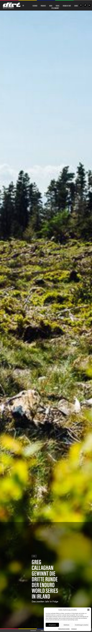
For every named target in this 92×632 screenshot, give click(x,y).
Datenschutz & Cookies (64, 629)
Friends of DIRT (67, 5)
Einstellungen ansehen (81, 625)
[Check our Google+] (89, 5)
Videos (57, 5)
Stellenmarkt (55, 8)
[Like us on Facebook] (85, 5)
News (50, 5)
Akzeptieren (52, 625)
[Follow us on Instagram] (80, 5)
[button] (88, 610)
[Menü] (23, 5)
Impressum (74, 629)
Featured (35, 5)
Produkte (43, 5)
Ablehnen (66, 625)
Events (76, 5)
